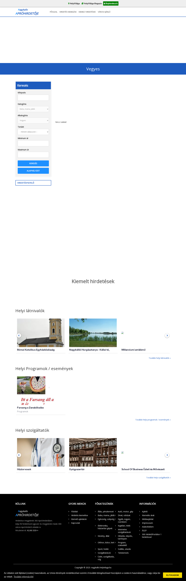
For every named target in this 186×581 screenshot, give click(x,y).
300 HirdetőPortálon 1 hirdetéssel (151, 535)
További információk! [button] (23, 577)
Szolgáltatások (104, 553)
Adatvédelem (148, 526)
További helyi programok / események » (153, 419)
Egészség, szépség (106, 519)
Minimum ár (23, 138)
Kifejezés (22, 92)
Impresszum (147, 523)
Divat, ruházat (124, 515)
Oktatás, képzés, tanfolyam (125, 537)
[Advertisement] (93, 39)
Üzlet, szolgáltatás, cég (106, 558)
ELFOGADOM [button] (172, 575)
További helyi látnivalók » (160, 358)
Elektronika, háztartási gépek (105, 527)
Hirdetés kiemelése (68, 12)
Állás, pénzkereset (106, 511)
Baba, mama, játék (106, 515)
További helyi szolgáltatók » (158, 477)
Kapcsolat (75, 523)
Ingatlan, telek (124, 525)
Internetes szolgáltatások (124, 530)
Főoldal (53, 12)
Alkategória (23, 115)
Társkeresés (123, 553)
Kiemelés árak (148, 515)
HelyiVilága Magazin (92, 3)
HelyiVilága (74, 3)
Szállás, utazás (124, 549)
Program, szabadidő (122, 543)
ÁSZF (144, 530)
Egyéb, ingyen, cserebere (124, 520)
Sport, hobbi (103, 549)
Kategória (22, 104)
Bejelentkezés (111, 3)
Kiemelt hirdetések (87, 12)
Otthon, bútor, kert (106, 542)
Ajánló (145, 511)
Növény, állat (103, 536)
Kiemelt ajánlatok (79, 519)
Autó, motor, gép (125, 511)
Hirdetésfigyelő (25, 182)
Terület (21, 127)
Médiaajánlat (147, 519)
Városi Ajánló (104, 12)
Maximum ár (23, 149)
